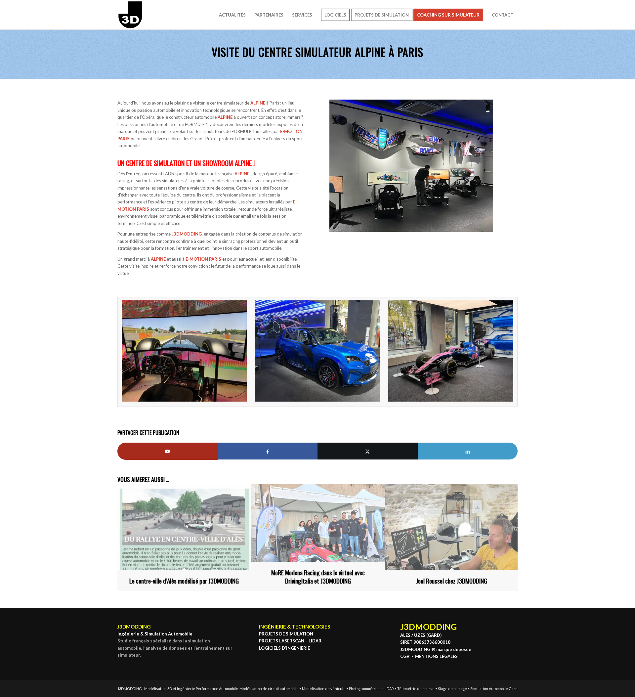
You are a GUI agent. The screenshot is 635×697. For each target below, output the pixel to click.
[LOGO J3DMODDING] (130, 14)
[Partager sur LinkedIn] (468, 451)
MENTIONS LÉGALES (436, 656)
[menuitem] (232, 14)
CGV (404, 656)
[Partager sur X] (368, 451)
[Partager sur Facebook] (268, 451)
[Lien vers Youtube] (167, 451)
